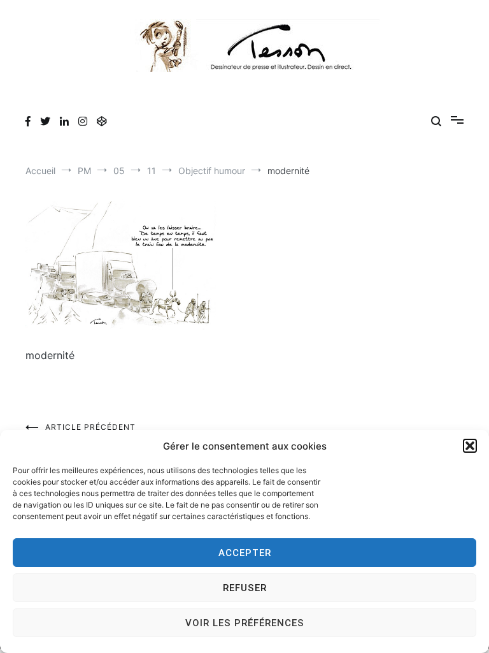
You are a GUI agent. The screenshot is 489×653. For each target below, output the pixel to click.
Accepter (244, 553)
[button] (470, 445)
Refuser (245, 588)
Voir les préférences (244, 623)
